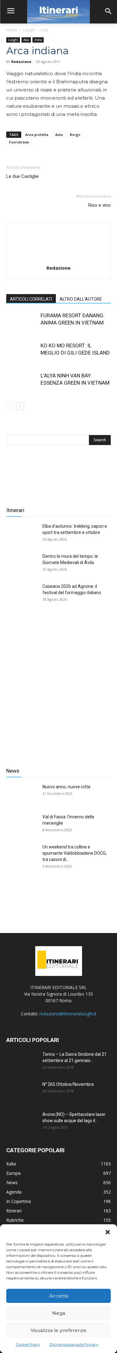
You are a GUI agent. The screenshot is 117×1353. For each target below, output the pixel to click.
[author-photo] (59, 259)
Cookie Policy (28, 1344)
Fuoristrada (19, 142)
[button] (108, 1232)
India (38, 40)
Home (11, 30)
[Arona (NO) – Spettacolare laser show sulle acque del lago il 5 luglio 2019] (21, 1122)
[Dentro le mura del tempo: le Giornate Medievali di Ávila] (21, 564)
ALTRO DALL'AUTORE (81, 299)
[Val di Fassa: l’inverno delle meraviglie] (21, 825)
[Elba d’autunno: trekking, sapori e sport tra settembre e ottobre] (21, 534)
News (12, 771)
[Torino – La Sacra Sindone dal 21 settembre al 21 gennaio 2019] (21, 1062)
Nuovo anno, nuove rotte (66, 786)
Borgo (75, 134)
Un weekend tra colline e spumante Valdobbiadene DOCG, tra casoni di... (74, 853)
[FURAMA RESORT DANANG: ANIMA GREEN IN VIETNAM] (21, 323)
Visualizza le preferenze (58, 1330)
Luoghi (29, 30)
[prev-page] (10, 406)
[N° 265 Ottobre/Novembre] (21, 1092)
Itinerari (15, 510)
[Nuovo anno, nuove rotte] (21, 795)
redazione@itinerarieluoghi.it (67, 1014)
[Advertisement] (58, 685)
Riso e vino (99, 205)
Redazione (21, 61)
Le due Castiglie (22, 176)
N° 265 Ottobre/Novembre (68, 1084)
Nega (58, 1313)
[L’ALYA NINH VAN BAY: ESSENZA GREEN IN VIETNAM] (21, 383)
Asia (44, 30)
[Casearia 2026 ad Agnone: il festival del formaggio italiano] (21, 594)
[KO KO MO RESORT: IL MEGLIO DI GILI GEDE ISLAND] (21, 353)
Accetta (58, 1296)
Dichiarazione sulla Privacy (74, 1344)
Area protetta (36, 134)
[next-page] (20, 406)
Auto (59, 134)
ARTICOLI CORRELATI (31, 299)
